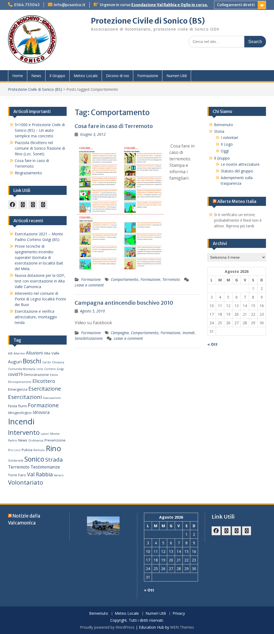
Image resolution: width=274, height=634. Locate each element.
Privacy (179, 613)
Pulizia (27, 449)
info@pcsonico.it (69, 4)
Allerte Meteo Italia (236, 201)
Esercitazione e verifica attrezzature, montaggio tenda (36, 317)
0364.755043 (27, 4)
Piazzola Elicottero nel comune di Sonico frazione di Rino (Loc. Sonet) (40, 148)
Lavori (45, 434)
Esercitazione (44, 388)
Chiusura (58, 362)
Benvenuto (223, 124)
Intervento (24, 432)
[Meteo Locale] (32, 204)
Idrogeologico (20, 412)
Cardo (46, 362)
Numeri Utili (176, 75)
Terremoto (171, 279)
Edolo (54, 375)
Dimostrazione (36, 374)
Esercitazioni (25, 397)
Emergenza (17, 389)
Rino (53, 448)
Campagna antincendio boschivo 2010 (124, 302)
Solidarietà (15, 460)
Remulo (39, 450)
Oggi (225, 150)
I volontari (229, 137)
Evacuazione (52, 398)
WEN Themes (182, 627)
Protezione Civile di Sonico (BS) (148, 21)
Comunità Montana (21, 369)
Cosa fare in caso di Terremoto (114, 126)
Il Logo (227, 144)
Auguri (15, 362)
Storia (219, 131)
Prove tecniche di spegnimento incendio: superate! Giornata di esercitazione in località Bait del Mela (39, 257)
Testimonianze (45, 467)
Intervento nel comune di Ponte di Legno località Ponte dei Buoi (40, 299)
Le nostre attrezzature (240, 164)
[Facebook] (12, 204)
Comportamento (124, 279)
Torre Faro (17, 475)
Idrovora (41, 412)
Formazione (147, 75)
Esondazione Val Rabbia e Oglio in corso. (169, 4)
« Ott (212, 344)
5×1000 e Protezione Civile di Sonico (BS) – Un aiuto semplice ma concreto (40, 130)
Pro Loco (14, 450)
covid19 (15, 374)
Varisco (59, 475)
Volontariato (25, 482)
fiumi (22, 405)
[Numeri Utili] (43, 204)
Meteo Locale (86, 75)
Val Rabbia (40, 474)
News (36, 75)
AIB (10, 353)
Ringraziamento (28, 172)
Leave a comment (89, 285)
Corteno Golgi (54, 369)
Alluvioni (34, 353)
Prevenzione (55, 440)
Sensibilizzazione (89, 338)
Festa (12, 405)
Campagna (120, 332)
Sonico (34, 458)
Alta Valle (51, 353)
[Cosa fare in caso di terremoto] (22, 204)
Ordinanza (35, 440)
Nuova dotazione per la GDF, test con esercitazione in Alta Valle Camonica (40, 281)
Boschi (32, 361)
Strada (54, 459)
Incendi (188, 332)
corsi (39, 369)
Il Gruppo (57, 75)
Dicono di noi (117, 75)
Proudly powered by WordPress (107, 627)
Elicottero (43, 381)
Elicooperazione (19, 382)
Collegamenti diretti (236, 4)
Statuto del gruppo (237, 170)
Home (17, 75)
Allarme (19, 353)
